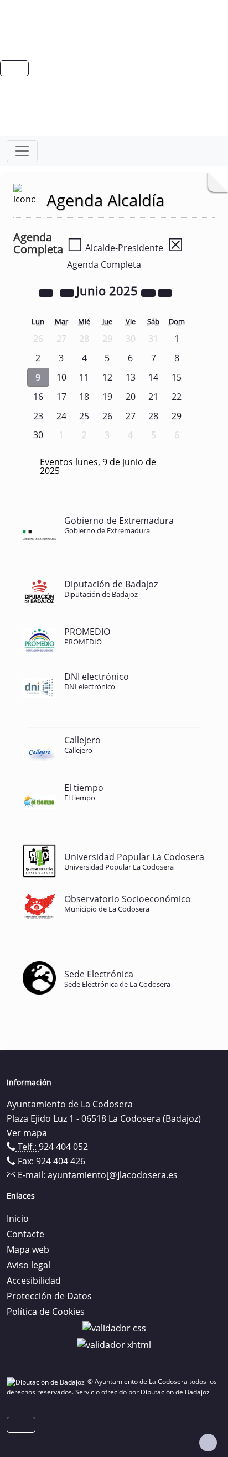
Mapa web (28, 1249)
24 (61, 416)
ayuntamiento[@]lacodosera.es (113, 1175)
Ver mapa (27, 1133)
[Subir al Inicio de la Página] (208, 1442)
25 (84, 416)
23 (38, 416)
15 (177, 377)
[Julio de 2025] (165, 292)
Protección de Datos (49, 1296)
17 (61, 397)
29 (177, 416)
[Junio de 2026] (149, 292)
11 (84, 377)
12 (107, 377)
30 (38, 435)
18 (84, 397)
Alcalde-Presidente (115, 248)
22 (177, 397)
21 (153, 397)
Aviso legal (28, 1265)
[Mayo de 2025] (68, 292)
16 (38, 397)
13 (131, 377)
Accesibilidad (34, 1280)
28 (153, 416)
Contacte (25, 1234)
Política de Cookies (46, 1311)
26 (107, 416)
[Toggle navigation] (22, 151)
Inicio (18, 1219)
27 (131, 416)
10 (61, 377)
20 (131, 397)
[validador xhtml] (114, 1344)
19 (107, 397)
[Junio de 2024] (47, 292)
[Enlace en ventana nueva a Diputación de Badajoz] (47, 1381)
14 (153, 377)
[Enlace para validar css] (114, 1327)
